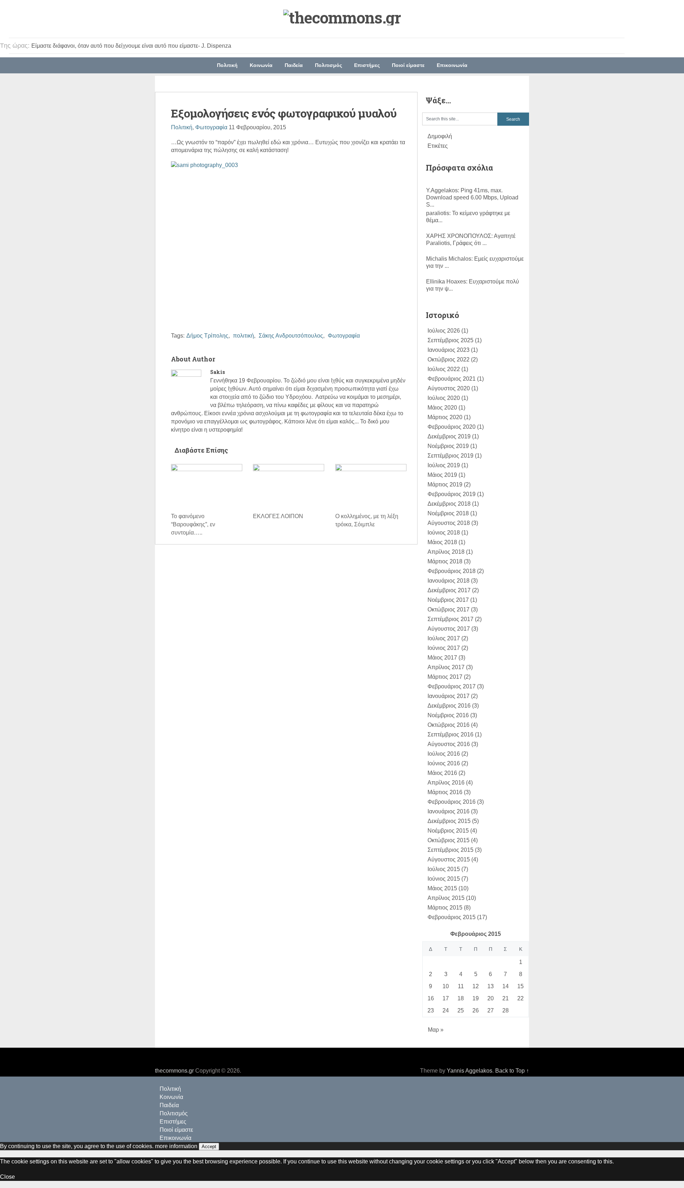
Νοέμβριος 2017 (448, 600)
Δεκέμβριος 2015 (449, 821)
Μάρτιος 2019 (445, 484)
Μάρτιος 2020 (445, 417)
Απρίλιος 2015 (446, 898)
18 (460, 998)
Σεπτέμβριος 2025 (450, 340)
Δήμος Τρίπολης (207, 336)
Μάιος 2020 (442, 408)
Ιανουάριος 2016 (449, 811)
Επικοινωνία (452, 65)
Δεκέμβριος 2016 (449, 706)
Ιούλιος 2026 (444, 331)
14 (505, 986)
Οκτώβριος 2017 (449, 609)
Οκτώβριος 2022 (449, 359)
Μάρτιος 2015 (445, 908)
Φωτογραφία (211, 127)
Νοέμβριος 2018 (448, 513)
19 (475, 998)
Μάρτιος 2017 (445, 677)
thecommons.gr (174, 1071)
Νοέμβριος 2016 (448, 715)
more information (176, 1146)
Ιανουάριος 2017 (449, 696)
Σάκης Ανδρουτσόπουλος (291, 336)
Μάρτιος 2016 (445, 792)
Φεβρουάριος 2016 (452, 802)
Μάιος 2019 (442, 475)
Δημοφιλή (440, 136)
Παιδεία (294, 65)
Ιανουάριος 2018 (449, 581)
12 (475, 986)
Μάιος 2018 (442, 542)
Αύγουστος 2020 (449, 388)
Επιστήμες (367, 65)
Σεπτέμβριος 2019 (450, 456)
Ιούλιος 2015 (444, 869)
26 (475, 1010)
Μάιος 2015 (442, 888)
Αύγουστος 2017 (449, 629)
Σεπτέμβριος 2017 (450, 619)
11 (461, 986)
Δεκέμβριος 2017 (449, 590)
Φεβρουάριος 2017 (452, 686)
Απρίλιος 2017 (446, 667)
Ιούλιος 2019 (444, 465)
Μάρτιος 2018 (445, 561)
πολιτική (243, 336)
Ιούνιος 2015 (444, 879)
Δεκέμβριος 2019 (449, 436)
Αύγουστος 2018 (449, 523)
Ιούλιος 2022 (444, 369)
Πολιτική (227, 65)
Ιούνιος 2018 (444, 533)
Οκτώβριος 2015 (449, 840)
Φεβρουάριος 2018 (452, 571)
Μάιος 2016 (442, 773)
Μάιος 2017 (442, 658)
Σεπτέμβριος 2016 (450, 734)
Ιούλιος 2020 (444, 398)
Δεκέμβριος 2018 (449, 504)
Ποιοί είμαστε (408, 65)
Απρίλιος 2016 (446, 783)
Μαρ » (436, 1030)
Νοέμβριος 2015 (448, 831)
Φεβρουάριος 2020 (452, 427)
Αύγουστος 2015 (449, 859)
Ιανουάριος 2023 (449, 350)
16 (431, 998)
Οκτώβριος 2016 (449, 725)
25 (460, 1010)
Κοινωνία (261, 65)
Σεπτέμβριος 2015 (450, 850)
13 (490, 986)
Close (7, 1177)
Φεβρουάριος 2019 (452, 494)
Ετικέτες (438, 146)
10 (445, 986)
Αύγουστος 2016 (449, 744)
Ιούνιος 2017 (444, 648)
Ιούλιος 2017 (444, 638)
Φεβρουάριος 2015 (452, 917)
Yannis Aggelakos (469, 1071)
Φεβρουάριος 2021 (452, 379)
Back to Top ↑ (512, 1071)
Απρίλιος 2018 (446, 552)
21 (505, 998)
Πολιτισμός (328, 65)
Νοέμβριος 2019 (448, 446)
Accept (209, 1146)
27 (490, 1010)
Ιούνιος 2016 (444, 763)
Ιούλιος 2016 (444, 754)
